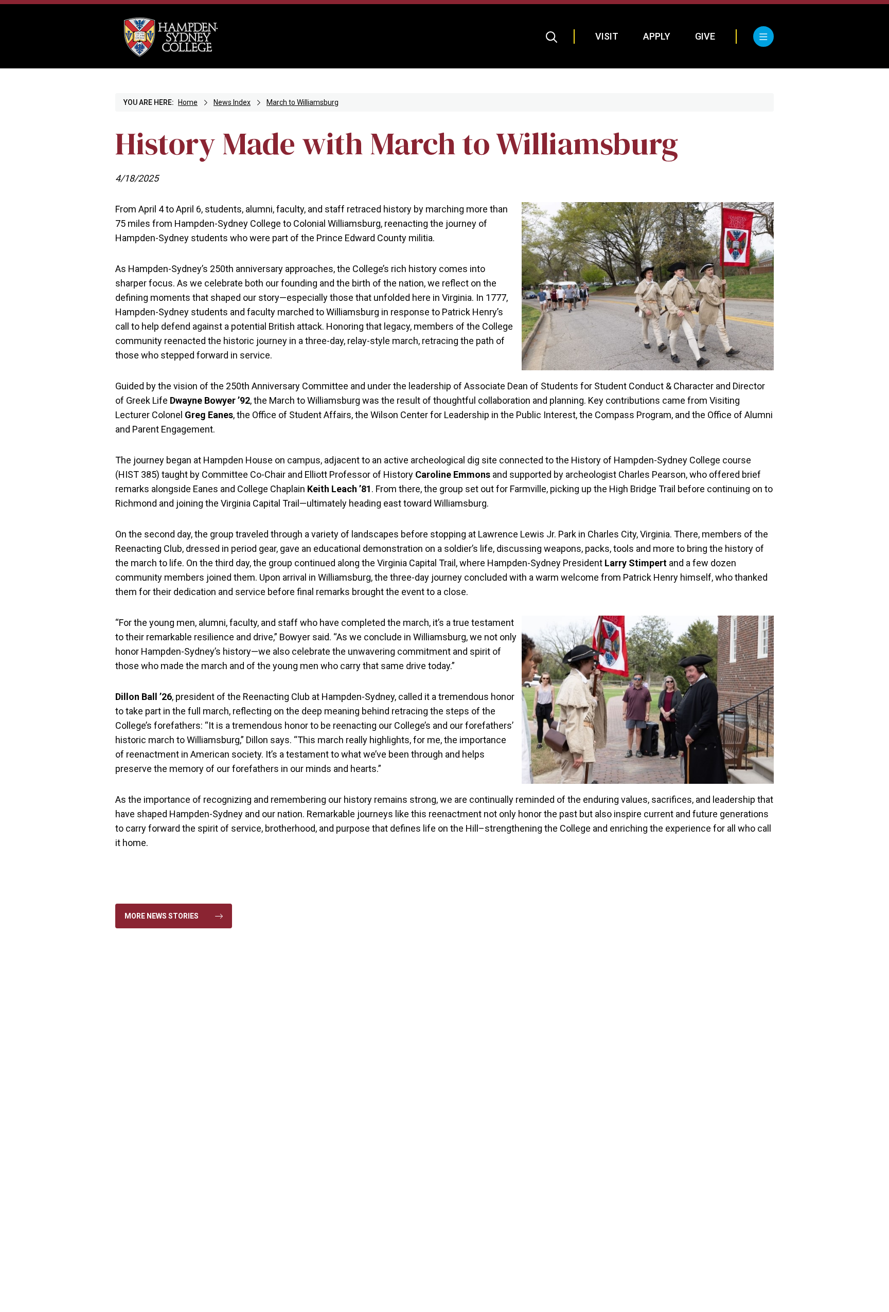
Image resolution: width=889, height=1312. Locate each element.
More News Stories (162, 916)
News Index (232, 102)
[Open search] (552, 36)
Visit (606, 36)
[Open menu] (763, 36)
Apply (656, 36)
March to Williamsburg (302, 102)
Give (705, 36)
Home (188, 102)
